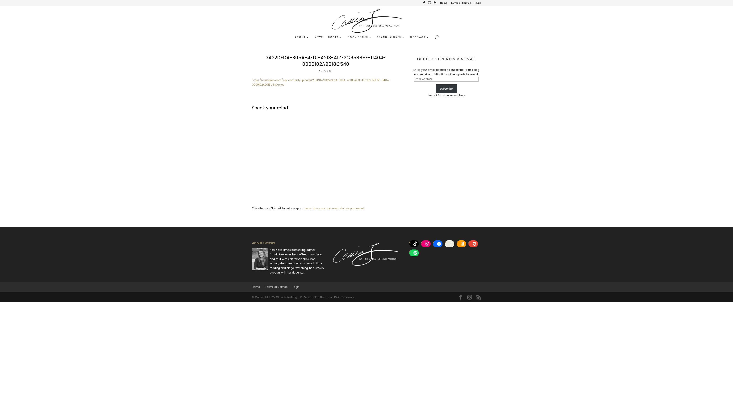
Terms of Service (461, 3)
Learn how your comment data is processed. (335, 208)
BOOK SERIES (358, 37)
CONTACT (418, 37)
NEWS (319, 37)
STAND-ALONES (389, 37)
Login (478, 3)
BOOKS (333, 37)
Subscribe (446, 89)
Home (443, 3)
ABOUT (300, 37)
